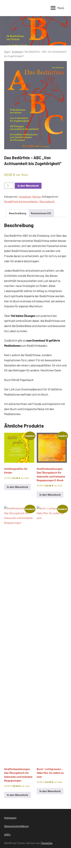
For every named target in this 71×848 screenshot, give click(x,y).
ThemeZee (46, 843)
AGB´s (7, 834)
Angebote (17, 51)
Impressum (10, 817)
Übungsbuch (47, 201)
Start (7, 51)
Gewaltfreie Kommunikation (21, 201)
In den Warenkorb (28, 185)
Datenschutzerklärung (16, 826)
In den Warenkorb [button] (17, 486)
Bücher (36, 196)
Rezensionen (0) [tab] (41, 213)
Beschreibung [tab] (17, 213)
